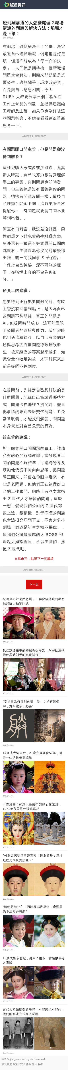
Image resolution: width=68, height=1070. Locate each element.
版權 (40, 1064)
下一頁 (34, 584)
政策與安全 (19, 1064)
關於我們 (7, 1064)
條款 (28, 1064)
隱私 (34, 1064)
